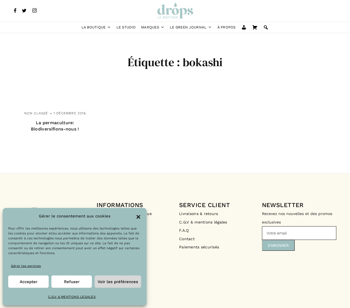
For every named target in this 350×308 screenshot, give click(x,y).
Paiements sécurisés (199, 247)
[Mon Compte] (243, 27)
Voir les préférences (118, 281)
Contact (187, 239)
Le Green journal (188, 27)
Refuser (72, 281)
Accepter (28, 281)
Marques (150, 27)
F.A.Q (184, 230)
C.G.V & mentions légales (203, 222)
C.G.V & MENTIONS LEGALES (72, 297)
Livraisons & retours (199, 213)
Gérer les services (26, 266)
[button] (138, 216)
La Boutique (93, 27)
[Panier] (254, 27)
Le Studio (126, 27)
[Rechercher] (265, 27)
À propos (226, 27)
